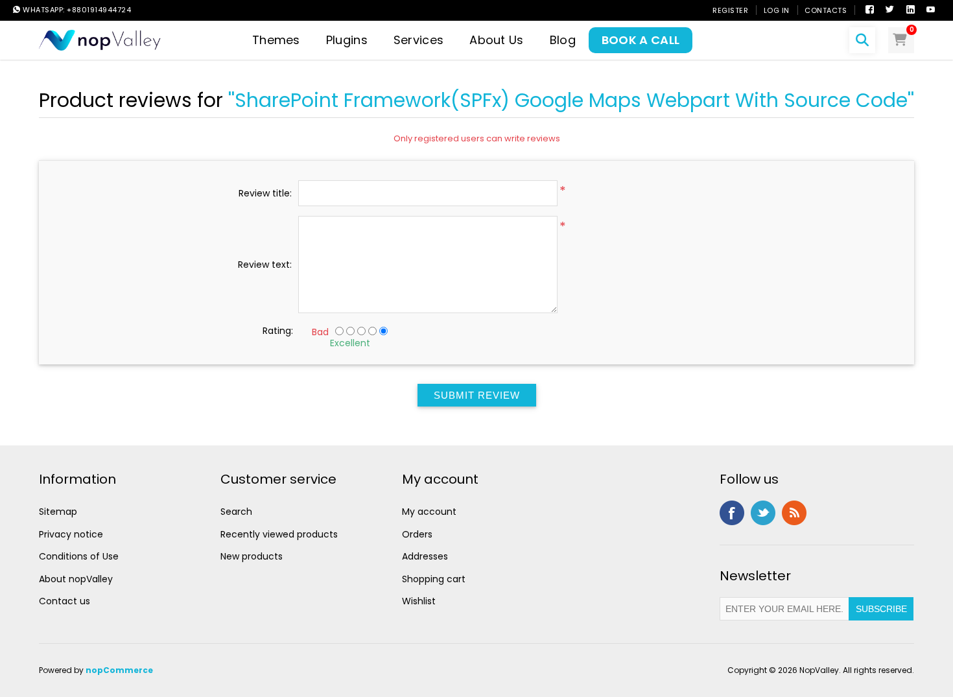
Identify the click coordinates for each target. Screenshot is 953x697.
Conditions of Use (79, 556)
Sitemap (58, 511)
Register (730, 10)
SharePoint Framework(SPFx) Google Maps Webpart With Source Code (571, 100)
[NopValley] (100, 39)
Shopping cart (433, 579)
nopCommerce (119, 670)
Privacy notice (71, 534)
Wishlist (419, 601)
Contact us (64, 601)
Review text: (265, 264)
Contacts (826, 10)
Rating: (278, 330)
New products (251, 556)
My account (429, 511)
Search (236, 511)
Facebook (732, 513)
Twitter (763, 513)
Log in (777, 10)
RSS (794, 513)
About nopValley (76, 579)
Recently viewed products (279, 534)
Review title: (265, 193)
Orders (417, 534)
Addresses (425, 556)
